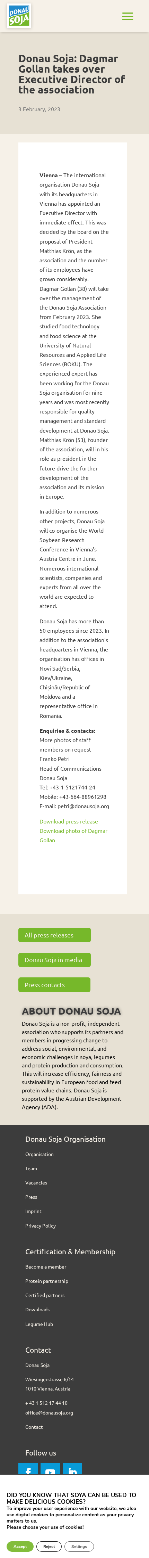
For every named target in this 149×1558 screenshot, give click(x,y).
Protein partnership (46, 1281)
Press (31, 1197)
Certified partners (44, 1295)
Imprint (33, 1211)
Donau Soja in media (53, 959)
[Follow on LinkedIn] (72, 1473)
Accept (20, 1546)
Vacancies (36, 1182)
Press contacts (45, 984)
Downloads (37, 1309)
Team (31, 1168)
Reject (49, 1546)
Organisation (39, 1154)
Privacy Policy (40, 1225)
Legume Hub (39, 1324)
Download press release (69, 821)
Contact (34, 1427)
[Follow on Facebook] (28, 1473)
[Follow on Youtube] (50, 1473)
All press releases (49, 934)
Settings (79, 1546)
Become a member (45, 1266)
